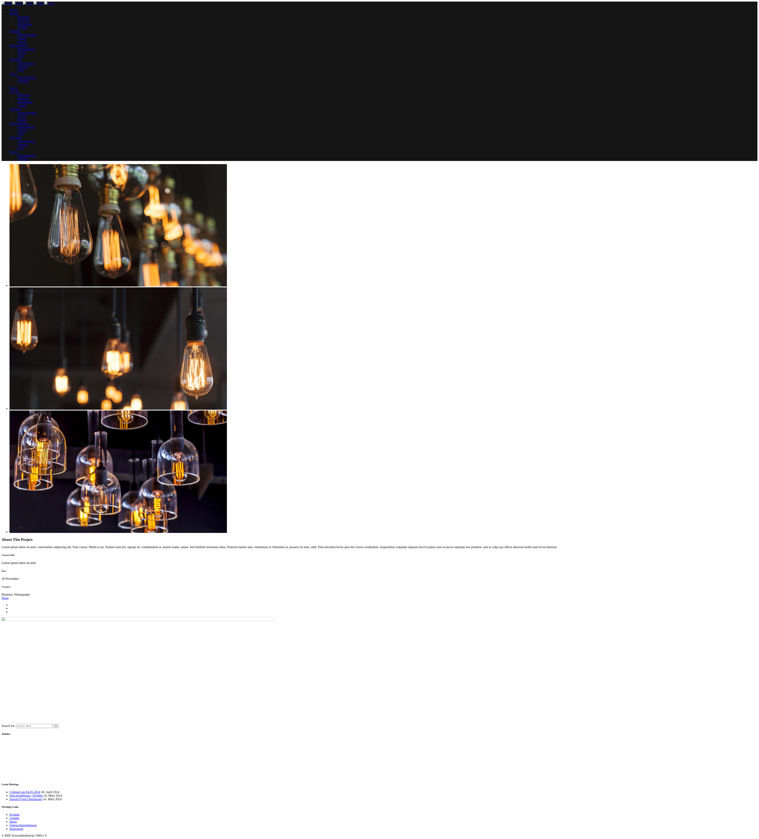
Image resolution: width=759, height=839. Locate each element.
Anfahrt (14, 818)
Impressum (16, 828)
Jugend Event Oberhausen (25, 799)
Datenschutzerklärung (23, 825)
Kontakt (14, 814)
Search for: (8, 725)
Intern (13, 821)
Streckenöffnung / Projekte (26, 795)
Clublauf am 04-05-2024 (24, 792)
